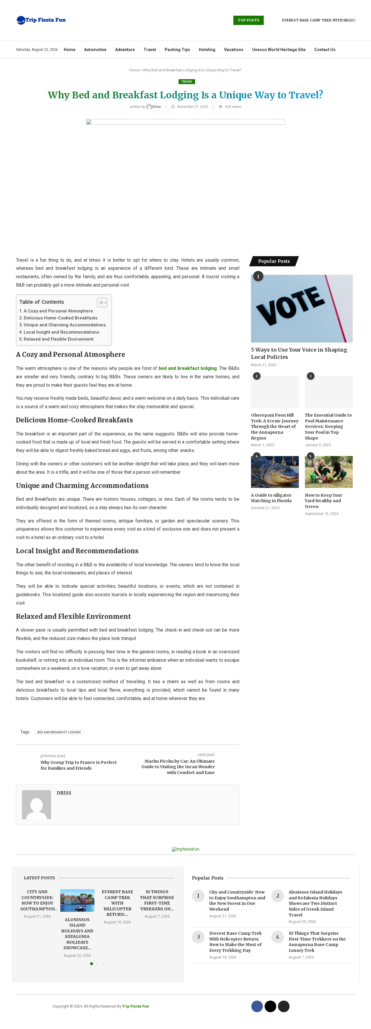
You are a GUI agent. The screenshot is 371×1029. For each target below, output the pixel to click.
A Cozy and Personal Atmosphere (58, 311)
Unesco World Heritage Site (278, 49)
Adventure (125, 49)
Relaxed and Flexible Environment (59, 339)
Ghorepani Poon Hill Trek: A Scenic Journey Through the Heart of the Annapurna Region (275, 426)
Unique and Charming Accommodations (65, 325)
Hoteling (207, 49)
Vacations (233, 49)
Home (69, 49)
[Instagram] (284, 1006)
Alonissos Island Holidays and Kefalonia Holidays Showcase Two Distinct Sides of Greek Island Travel (315, 903)
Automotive (95, 49)
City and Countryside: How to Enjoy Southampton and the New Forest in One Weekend (237, 900)
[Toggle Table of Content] (99, 303)
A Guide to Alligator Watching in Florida (271, 498)
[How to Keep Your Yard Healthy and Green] (329, 472)
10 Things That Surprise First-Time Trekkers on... (157, 900)
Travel (149, 49)
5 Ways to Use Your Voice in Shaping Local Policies (299, 353)
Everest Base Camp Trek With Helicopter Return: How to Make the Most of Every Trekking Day (235, 942)
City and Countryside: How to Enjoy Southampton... (39, 900)
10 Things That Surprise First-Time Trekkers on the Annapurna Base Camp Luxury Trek (317, 942)
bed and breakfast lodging (59, 732)
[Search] (352, 49)
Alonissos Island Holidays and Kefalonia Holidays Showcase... (77, 933)
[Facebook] (257, 1006)
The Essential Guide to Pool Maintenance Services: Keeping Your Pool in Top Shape (328, 426)
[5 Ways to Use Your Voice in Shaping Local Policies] (302, 309)
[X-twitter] (270, 1006)
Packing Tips (177, 49)
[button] (269, 20)
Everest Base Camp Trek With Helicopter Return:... (117, 903)
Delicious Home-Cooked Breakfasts (60, 318)
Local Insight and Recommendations (61, 332)
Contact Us (325, 49)
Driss (157, 107)
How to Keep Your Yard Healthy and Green (323, 501)
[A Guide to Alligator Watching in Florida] (275, 472)
